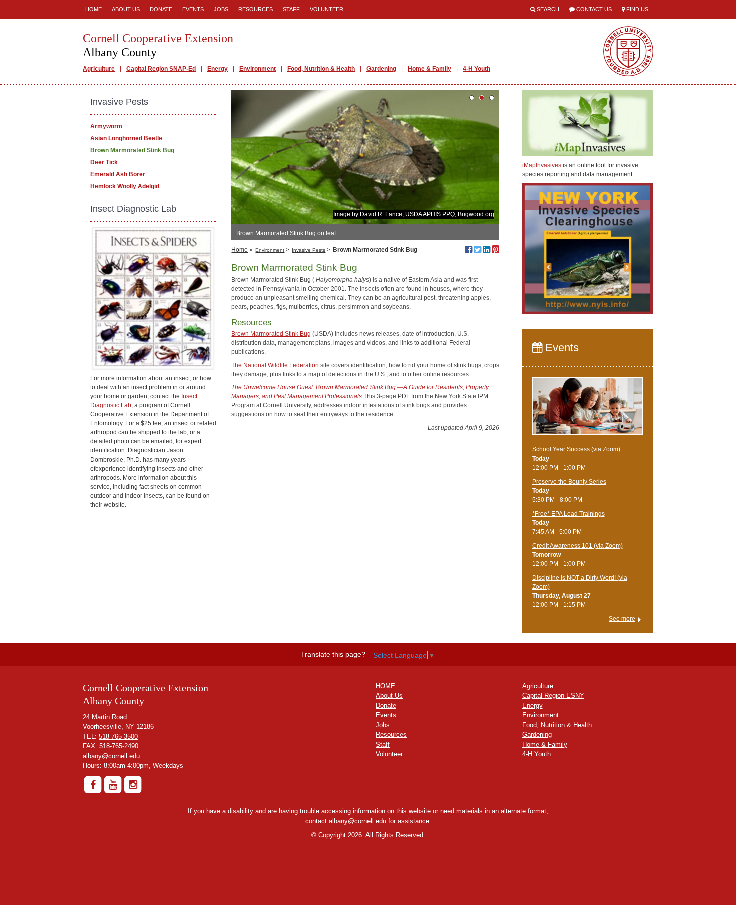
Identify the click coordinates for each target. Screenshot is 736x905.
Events (193, 9)
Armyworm (106, 126)
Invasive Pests (308, 250)
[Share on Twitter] (477, 250)
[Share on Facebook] (468, 250)
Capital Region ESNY (553, 695)
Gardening (381, 68)
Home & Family (429, 68)
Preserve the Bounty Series (569, 481)
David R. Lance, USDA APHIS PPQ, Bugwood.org (427, 214)
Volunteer (326, 9)
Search (548, 9)
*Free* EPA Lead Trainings (568, 513)
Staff (291, 9)
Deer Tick (104, 162)
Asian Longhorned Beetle (126, 138)
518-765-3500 (118, 736)
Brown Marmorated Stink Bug (271, 333)
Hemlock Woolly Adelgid (124, 186)
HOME (385, 686)
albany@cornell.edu (111, 756)
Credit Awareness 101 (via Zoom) (577, 545)
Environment (257, 68)
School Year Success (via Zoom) (576, 449)
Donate (161, 9)
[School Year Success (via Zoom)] (588, 410)
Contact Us (594, 9)
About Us (126, 9)
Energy (217, 68)
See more (622, 618)
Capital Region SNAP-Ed (161, 68)
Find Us (637, 9)
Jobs (221, 9)
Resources (255, 9)
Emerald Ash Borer (117, 174)
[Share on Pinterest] (495, 250)
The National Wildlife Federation (275, 365)
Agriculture (99, 68)
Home (93, 9)
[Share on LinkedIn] (486, 250)
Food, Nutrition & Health (321, 68)
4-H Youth (476, 68)
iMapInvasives (541, 165)
